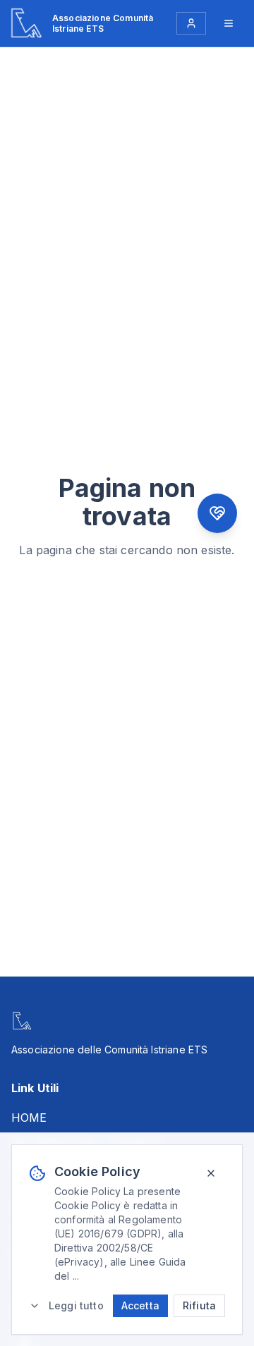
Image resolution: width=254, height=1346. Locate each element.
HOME (29, 1118)
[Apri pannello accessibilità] (217, 513)
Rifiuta (199, 1305)
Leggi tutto (76, 1305)
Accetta (140, 1305)
